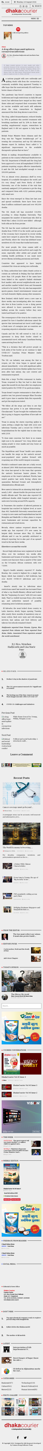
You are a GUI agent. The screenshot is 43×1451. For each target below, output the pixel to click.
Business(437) (7, 1383)
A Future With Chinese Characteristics (22, 865)
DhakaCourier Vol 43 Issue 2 (25, 1093)
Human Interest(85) (29, 1389)
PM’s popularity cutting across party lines (25, 895)
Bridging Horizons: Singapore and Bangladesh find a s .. (27, 908)
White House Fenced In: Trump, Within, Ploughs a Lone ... (25, 718)
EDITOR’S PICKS (10, 944)
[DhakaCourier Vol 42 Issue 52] (35, 1414)
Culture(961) (7, 1386)
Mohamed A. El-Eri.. (9, 851)
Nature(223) (6, 1389)
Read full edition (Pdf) (11, 1193)
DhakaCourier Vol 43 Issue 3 (25, 1085)
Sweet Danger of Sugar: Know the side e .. (25, 1359)
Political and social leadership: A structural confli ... (25, 740)
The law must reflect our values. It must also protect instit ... (26, 935)
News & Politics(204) (30, 1386)
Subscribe (7, 1199)
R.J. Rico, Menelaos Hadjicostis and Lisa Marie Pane (23, 55)
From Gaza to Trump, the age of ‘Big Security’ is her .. (26, 878)
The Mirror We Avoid (20, 994)
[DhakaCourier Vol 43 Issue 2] (8, 1414)
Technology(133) (28, 1383)
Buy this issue (16, 1199)
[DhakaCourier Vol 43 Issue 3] (35, 1405)
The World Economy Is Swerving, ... (18, 847)
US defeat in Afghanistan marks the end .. (26, 1370)
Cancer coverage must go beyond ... (18, 807)
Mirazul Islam (8, 810)
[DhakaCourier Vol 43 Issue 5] (8, 1405)
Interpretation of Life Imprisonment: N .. (22, 1348)
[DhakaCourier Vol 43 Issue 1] (21, 1414)
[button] (35, 18)
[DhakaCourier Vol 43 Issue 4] (21, 1405)
